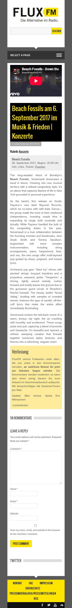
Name (14, 489)
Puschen (40, 166)
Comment (15, 449)
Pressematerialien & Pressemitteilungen (33, 593)
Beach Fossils (21, 159)
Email (13, 501)
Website (14, 513)
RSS (36, 599)
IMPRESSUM (46, 583)
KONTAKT (17, 583)
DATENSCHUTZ (32, 588)
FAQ (31, 583)
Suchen (56, 31)
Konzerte (24, 151)
